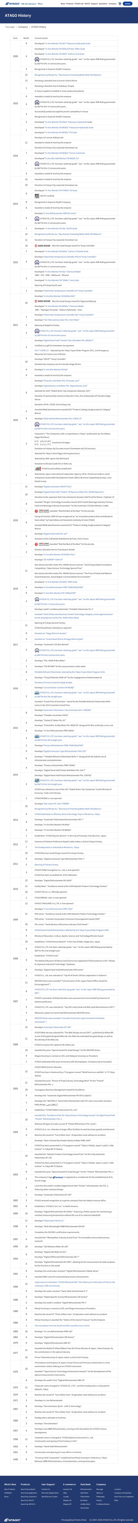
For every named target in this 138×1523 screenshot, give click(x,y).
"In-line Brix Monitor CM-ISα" (55, 369)
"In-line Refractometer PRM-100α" (58, 908)
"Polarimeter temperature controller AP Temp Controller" (68, 290)
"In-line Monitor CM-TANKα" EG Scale (61, 190)
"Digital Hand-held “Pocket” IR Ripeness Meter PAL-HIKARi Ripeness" (73, 492)
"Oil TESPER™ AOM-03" (53, 559)
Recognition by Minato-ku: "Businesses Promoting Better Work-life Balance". (68, 74)
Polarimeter (85, 1496)
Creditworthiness (103, 1504)
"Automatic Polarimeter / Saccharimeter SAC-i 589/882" (67, 710)
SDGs (116, 1500)
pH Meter (84, 1500)
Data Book (85, 1484)
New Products (9, 1489)
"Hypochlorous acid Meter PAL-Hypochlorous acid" (65, 385)
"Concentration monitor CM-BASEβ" (58, 687)
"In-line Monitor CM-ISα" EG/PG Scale (61, 228)
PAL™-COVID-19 (42, 350)
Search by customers (29, 1496)
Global (127, 3)
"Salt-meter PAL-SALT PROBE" (56, 803)
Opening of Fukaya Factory (46, 864)
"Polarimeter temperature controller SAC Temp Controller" (68, 314)
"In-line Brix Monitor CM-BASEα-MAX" (59, 296)
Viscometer (84, 1508)
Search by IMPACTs (28, 1504)
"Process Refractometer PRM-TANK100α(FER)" (63, 745)
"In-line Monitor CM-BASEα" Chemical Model (64, 306)
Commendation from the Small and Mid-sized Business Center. (62, 1325)
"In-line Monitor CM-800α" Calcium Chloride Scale (66, 251)
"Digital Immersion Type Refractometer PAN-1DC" (65, 751)
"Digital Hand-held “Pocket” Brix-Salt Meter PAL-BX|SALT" (68, 340)
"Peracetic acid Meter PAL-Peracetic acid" (61, 380)
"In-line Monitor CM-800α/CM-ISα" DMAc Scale (65, 48)
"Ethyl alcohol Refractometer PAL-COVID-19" (62, 418)
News (6, 1496)
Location (117, 1489)
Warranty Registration (50, 1493)
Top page (10, 26)
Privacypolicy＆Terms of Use (74, 1519)
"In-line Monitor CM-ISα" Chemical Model (63, 271)
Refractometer (86, 1489)
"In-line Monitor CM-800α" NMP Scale (61, 581)
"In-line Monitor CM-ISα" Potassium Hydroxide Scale (67, 43)
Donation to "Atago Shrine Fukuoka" (51, 633)
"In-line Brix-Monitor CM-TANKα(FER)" (59, 593)
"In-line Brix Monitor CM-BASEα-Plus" (59, 554)
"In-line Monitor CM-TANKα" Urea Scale (62, 280)
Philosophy (100, 1496)
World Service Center (50, 1496)
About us (99, 1493)
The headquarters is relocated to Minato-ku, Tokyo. (57, 847)
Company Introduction (122, 1493)
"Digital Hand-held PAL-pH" (55, 533)
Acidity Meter (85, 1504)
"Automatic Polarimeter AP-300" (57, 1027)
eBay (65, 1493)
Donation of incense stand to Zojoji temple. (54, 682)
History (99, 1500)
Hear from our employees (124, 1496)
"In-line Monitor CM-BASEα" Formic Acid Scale (65, 153)
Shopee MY (67, 1504)
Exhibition (8, 1493)
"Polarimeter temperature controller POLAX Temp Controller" (70, 256)
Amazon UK (67, 1489)
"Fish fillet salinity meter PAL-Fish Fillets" (61, 319)
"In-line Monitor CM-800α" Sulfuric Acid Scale (64, 53)
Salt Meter (84, 1493)
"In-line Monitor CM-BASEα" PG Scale (61, 132)
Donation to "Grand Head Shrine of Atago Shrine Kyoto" (59, 639)
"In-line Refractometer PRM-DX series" (60, 213)
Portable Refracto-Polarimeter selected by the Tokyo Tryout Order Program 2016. (70, 672)
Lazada (66, 1496)
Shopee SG (67, 1500)
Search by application (29, 1493)
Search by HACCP (27, 1500)
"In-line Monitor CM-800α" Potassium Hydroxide (66, 122)
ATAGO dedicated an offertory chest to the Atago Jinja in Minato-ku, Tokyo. (67, 814)
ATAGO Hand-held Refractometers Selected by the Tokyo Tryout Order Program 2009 (72, 930)
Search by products (28, 1489)
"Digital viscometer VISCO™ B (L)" (57, 486)
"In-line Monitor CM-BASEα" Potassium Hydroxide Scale (69, 127)
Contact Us (46, 1489)
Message (99, 1489)
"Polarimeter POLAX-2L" (53, 1220)
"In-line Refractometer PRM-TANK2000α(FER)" (63, 587)
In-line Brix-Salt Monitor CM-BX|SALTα (61, 158)
